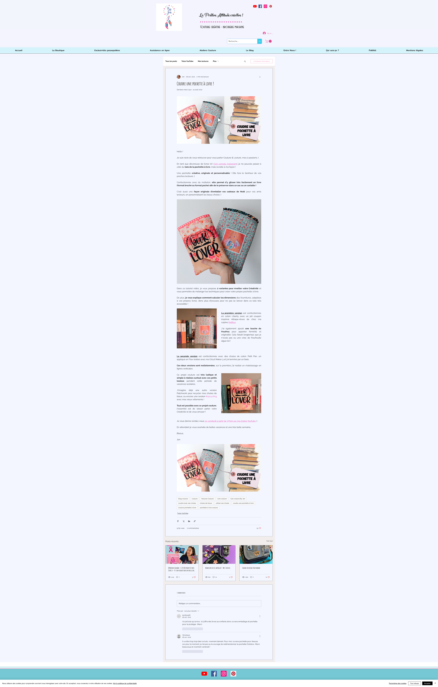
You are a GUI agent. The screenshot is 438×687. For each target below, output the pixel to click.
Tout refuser (414, 683)
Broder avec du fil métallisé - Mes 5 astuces (217, 568)
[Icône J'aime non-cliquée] (183, 629)
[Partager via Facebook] (178, 521)
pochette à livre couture (209, 508)
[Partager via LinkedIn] (189, 521)
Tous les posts (171, 61)
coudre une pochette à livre (243, 503)
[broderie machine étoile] (219, 554)
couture (194, 499)
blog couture (183, 499)
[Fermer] (435, 683)
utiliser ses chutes (222, 503)
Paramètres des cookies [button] (397, 683)
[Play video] (219, 120)
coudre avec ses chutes (187, 503)
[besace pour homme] (256, 554)
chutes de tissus (206, 503)
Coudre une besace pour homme (251, 568)
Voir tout (269, 541)
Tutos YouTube (187, 61)
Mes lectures (203, 61)
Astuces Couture (207, 499)
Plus (214, 61)
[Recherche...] (259, 41)
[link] (268, 41)
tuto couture (222, 499)
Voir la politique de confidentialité (125, 683)
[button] (245, 61)
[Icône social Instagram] (265, 6)
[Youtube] (255, 6)
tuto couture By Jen (238, 499)
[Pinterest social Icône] (270, 6)
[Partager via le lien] (195, 521)
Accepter (427, 683)
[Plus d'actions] (259, 76)
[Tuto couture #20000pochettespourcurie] (182, 554)
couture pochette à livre (187, 508)
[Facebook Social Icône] (260, 6)
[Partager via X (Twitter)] (183, 521)
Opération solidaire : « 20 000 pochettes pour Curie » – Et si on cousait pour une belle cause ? (181, 569)
